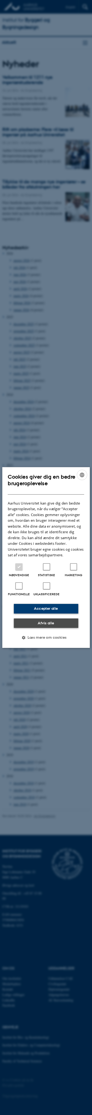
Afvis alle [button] (46, 623)
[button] (46, 637)
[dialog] (46, 557)
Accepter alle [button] (46, 608)
